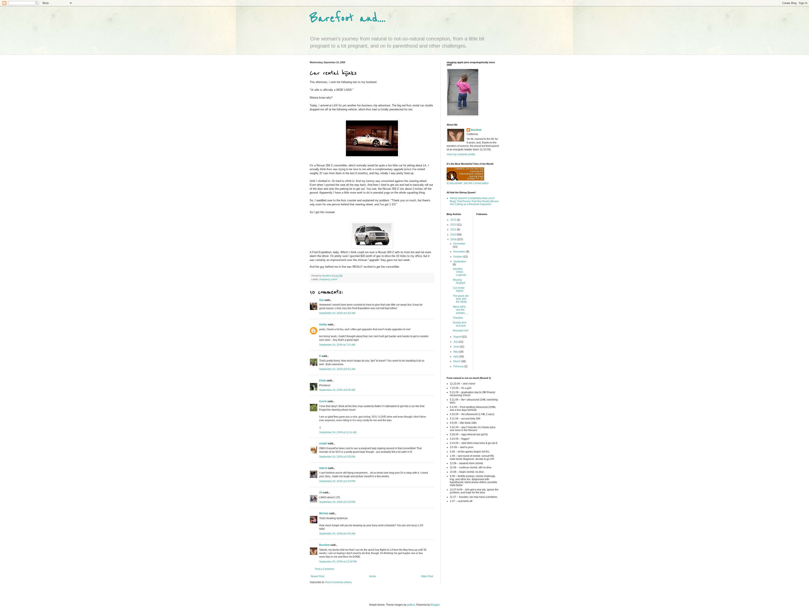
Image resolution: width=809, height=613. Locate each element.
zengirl (323, 443)
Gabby (323, 324)
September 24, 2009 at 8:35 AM (337, 390)
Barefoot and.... (348, 18)
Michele (323, 513)
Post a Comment (324, 569)
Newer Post (317, 576)
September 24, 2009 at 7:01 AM (337, 344)
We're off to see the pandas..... (460, 309)
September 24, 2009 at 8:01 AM (337, 369)
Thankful (458, 317)
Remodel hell (460, 330)
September (459, 261)
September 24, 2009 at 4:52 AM (337, 313)
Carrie (323, 401)
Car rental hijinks (458, 289)
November (459, 251)
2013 (453, 219)
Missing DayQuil (459, 281)
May (456, 351)
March (457, 361)
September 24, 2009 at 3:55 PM (337, 456)
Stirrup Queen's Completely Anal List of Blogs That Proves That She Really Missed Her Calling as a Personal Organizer (474, 201)
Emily (322, 380)
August (457, 336)
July (456, 341)
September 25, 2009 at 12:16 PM (338, 561)
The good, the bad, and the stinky (461, 298)
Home (372, 576)
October (458, 256)
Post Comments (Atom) (338, 582)
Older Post (427, 576)
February (458, 366)
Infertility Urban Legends (459, 271)
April (456, 356)
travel (334, 279)
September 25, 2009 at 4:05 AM (337, 533)
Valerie (323, 468)
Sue (321, 300)
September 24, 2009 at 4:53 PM (337, 481)
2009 (453, 239)
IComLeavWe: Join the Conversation (468, 183)
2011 (453, 229)
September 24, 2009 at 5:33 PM (337, 502)
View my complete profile (461, 154)
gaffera (411, 604)
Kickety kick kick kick (459, 324)
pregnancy (324, 279)
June (456, 346)
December (459, 243)
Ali (320, 492)
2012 (453, 224)
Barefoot (324, 545)
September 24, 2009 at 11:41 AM (337, 432)
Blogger (435, 604)
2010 (453, 234)
